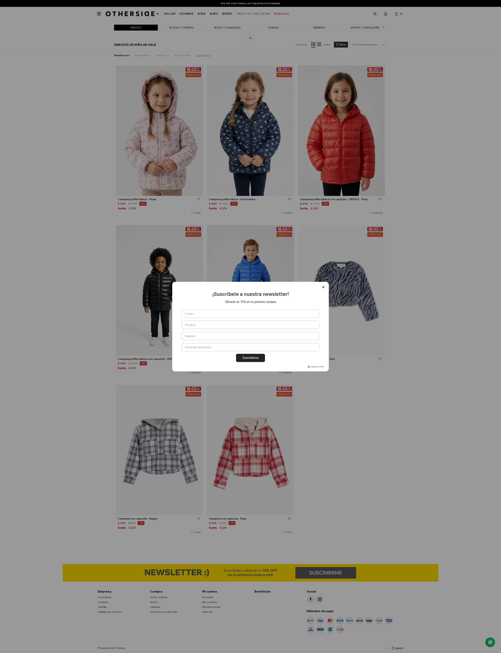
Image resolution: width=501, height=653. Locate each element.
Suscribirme (250, 358)
